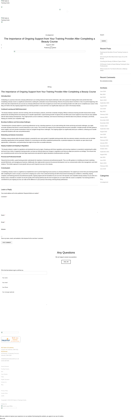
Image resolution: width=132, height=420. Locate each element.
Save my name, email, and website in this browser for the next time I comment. (22, 238)
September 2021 (104, 151)
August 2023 (103, 105)
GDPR (2, 395)
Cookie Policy (4, 393)
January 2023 (104, 117)
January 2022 (104, 143)
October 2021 (103, 148)
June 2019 (103, 168)
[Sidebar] (2, 413)
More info (2, 418)
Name (3, 215)
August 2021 (103, 154)
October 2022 (103, 126)
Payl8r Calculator (5, 379)
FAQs (2, 376)
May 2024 (102, 94)
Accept (8, 418)
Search (102, 35)
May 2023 (102, 111)
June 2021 (103, 160)
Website (3, 229)
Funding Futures (5, 369)
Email (3, 222)
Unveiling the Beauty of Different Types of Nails (113, 61)
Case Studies (4, 374)
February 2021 (104, 166)
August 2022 (103, 131)
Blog (101, 179)
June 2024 (103, 91)
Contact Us (3, 382)
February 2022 (104, 140)
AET (2, 371)
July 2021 (102, 157)
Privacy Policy (4, 390)
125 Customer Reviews (15, 341)
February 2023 (104, 114)
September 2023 (104, 103)
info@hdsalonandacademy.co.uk (10, 358)
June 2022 (103, 134)
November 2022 (104, 123)
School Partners (5, 366)
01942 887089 (14, 7)
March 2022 (103, 137)
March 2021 (103, 163)
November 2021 (104, 146)
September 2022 (104, 128)
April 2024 (103, 97)
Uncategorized (49, 35)
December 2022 (104, 120)
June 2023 (103, 108)
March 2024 (103, 100)
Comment (4, 196)
